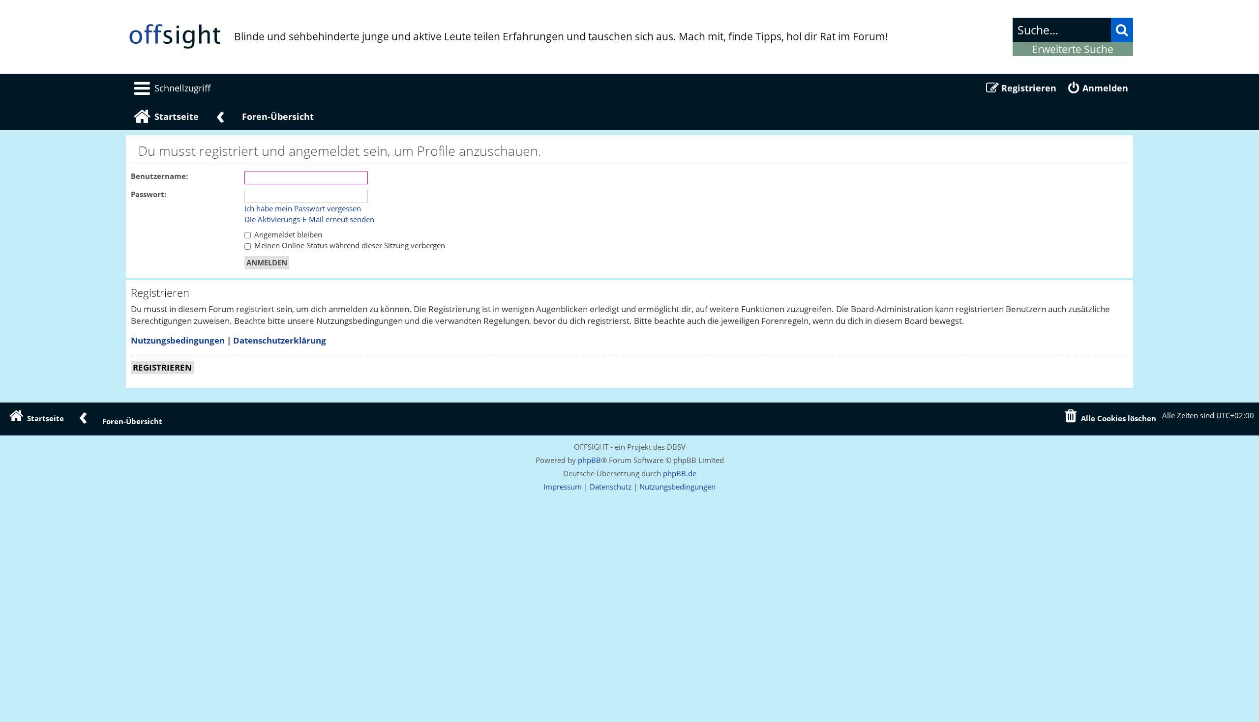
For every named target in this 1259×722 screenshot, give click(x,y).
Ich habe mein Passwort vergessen (302, 209)
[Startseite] (175, 37)
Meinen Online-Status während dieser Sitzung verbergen (348, 245)
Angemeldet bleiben (287, 235)
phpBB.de (679, 473)
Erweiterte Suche (1072, 49)
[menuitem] (170, 88)
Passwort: (148, 194)
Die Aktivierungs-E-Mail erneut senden (309, 220)
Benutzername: (159, 176)
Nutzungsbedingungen (178, 340)
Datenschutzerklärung (279, 340)
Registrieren (162, 367)
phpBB (589, 460)
